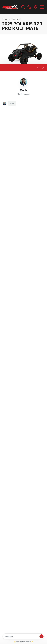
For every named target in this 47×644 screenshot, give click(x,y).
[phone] (29, 7)
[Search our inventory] (23, 7)
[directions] (35, 7)
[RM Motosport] (10, 7)
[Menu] (42, 6)
